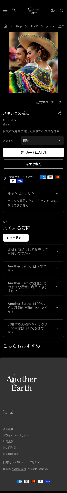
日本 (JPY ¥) (13, 462)
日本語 (34, 462)
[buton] (13, 462)
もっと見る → (16, 238)
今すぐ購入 (33, 164)
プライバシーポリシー (16, 435)
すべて (34, 26)
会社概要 (8, 429)
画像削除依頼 (11, 453)
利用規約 (8, 441)
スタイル (8, 140)
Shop (19, 26)
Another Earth (19, 469)
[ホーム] (33, 10)
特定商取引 (9, 447)
